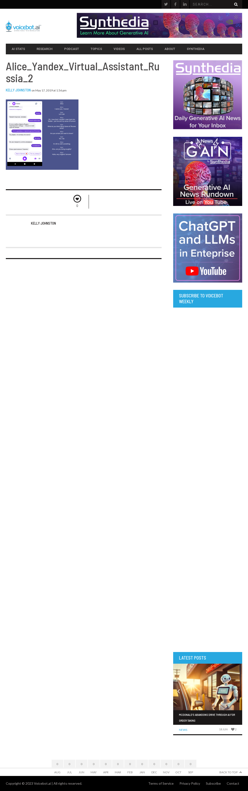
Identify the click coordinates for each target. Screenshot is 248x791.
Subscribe (213, 783)
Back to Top (228, 772)
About (169, 49)
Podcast (71, 49)
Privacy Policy (189, 783)
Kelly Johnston (18, 90)
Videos (119, 49)
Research (45, 49)
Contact (233, 783)
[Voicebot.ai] (41, 26)
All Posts (144, 49)
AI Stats (18, 49)
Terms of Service (161, 783)
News (183, 730)
